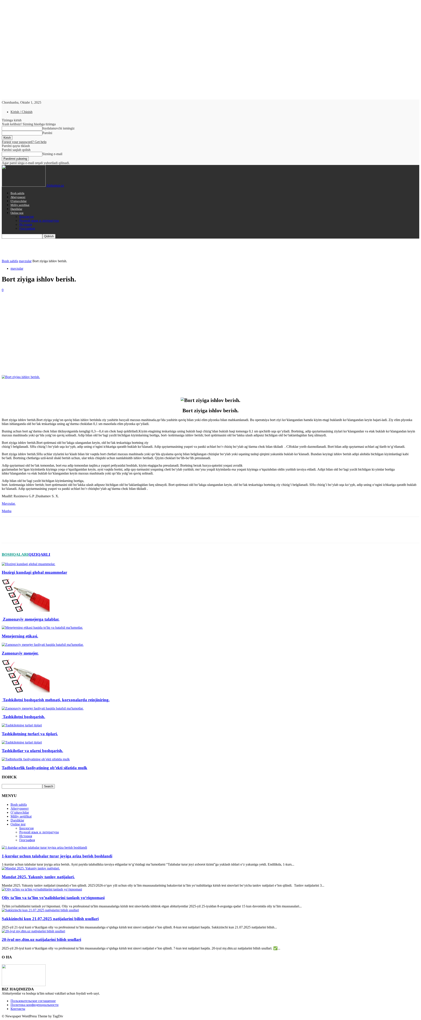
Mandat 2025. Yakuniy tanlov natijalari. (38, 877)
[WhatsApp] (56, 362)
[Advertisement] (210, 325)
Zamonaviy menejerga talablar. (30, 619)
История (25, 224)
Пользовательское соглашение (33, 1001)
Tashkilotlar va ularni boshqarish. (32, 750)
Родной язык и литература (39, 220)
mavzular (25, 261)
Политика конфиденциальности (35, 1005)
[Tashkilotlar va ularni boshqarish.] (22, 742)
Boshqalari (15, 554)
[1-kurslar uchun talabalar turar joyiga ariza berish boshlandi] (44, 847)
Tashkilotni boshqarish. (23, 716)
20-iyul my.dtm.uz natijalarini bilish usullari (41, 939)
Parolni (47, 133)
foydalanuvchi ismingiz (58, 128)
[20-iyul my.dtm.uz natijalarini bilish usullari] (33, 931)
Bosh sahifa (17, 193)
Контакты (18, 1009)
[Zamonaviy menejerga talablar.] (26, 611)
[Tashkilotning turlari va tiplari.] (22, 725)
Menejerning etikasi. (20, 636)
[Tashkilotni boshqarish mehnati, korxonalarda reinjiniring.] (26, 691)
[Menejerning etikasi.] (42, 627)
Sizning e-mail (52, 154)
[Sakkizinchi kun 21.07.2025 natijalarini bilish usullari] (40, 910)
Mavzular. (9, 503)
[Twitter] (25, 362)
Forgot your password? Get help (24, 142)
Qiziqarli (39, 554)
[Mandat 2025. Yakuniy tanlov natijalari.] (31, 868)
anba (8, 511)
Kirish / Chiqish (21, 112)
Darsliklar (16, 209)
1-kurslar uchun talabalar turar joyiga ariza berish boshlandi (57, 856)
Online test (17, 212)
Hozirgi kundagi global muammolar (34, 572)
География (27, 228)
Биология (26, 216)
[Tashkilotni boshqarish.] (43, 708)
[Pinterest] (40, 362)
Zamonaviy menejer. (20, 653)
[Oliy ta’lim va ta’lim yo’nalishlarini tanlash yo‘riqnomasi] (42, 889)
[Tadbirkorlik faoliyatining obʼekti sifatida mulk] (36, 759)
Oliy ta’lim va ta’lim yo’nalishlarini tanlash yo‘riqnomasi (53, 897)
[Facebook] (9, 362)
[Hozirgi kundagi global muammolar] (28, 564)
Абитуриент (18, 197)
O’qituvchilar (19, 201)
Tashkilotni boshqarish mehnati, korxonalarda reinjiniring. (56, 700)
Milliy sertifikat (20, 205)
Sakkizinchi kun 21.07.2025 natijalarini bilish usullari (50, 918)
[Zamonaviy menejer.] (43, 644)
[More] (72, 362)
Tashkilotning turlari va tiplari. (30, 733)
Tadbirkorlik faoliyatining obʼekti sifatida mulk (44, 767)
